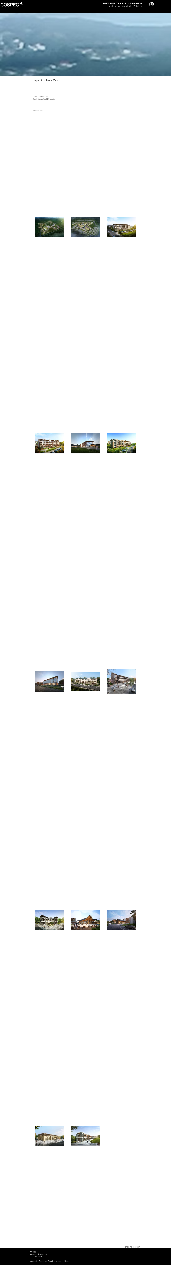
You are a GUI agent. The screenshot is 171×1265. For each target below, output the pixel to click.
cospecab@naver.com (38, 1254)
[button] (151, 4)
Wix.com (67, 1261)
